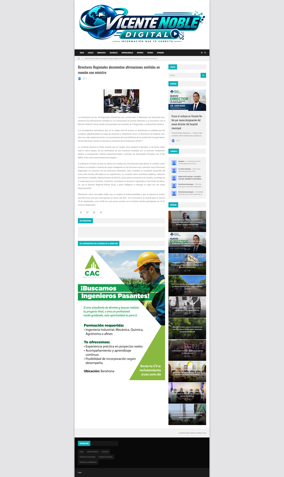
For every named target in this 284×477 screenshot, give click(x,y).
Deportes (140, 52)
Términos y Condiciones (88, 462)
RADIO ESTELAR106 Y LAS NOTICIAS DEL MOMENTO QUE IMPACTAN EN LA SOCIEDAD (190, 179)
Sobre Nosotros (92, 452)
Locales (90, 52)
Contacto (105, 452)
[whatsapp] (94, 212)
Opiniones (160, 52)
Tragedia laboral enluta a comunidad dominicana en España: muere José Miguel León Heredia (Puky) (119, 59)
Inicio (82, 52)
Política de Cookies (105, 457)
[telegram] (101, 212)
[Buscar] (205, 52)
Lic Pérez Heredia (184, 169)
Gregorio (181, 161)
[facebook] (81, 212)
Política (150, 52)
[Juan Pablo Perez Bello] (79, 78)
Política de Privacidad (87, 457)
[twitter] (87, 212)
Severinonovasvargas (185, 184)
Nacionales (114, 52)
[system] (202, 52)
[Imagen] (187, 100)
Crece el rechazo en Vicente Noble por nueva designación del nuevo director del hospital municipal (187, 122)
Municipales (101, 52)
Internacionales (127, 52)
